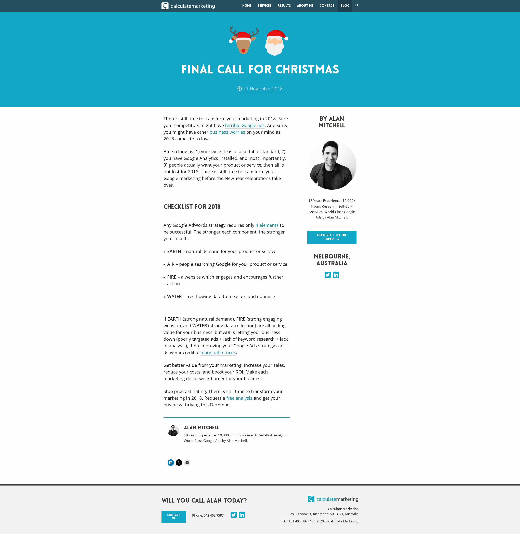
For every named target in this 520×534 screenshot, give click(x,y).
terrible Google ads (245, 125)
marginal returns (218, 352)
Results (284, 6)
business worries (227, 132)
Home (246, 6)
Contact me (173, 517)
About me (305, 6)
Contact (327, 6)
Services (265, 6)
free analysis (239, 398)
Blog (345, 6)
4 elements (267, 225)
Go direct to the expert (332, 237)
